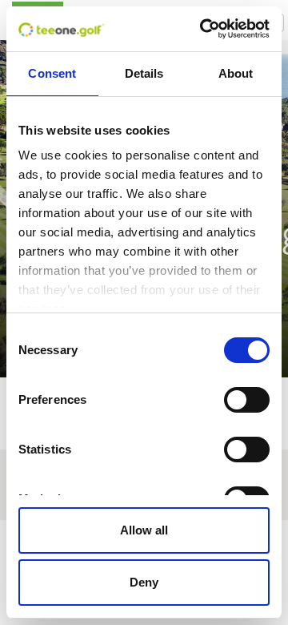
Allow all (144, 530)
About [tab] (236, 73)
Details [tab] (144, 73)
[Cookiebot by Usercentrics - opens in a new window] (203, 28)
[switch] (247, 400)
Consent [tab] (52, 73)
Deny (144, 582)
